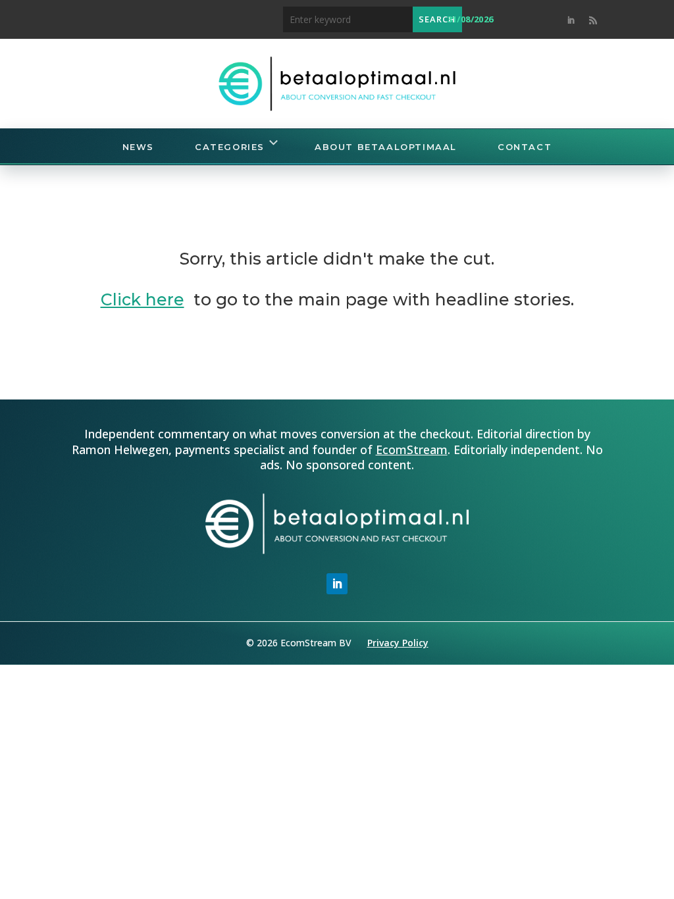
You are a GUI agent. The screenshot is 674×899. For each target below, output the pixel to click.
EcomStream (412, 449)
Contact (525, 146)
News (138, 146)
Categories (230, 146)
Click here (142, 299)
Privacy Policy (397, 642)
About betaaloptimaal (386, 146)
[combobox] (348, 19)
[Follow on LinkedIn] (571, 20)
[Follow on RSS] (593, 20)
